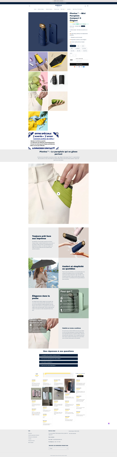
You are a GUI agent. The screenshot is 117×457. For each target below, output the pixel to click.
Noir (78, 45)
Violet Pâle (85, 50)
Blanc (72, 48)
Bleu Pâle (78, 50)
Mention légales (30, 442)
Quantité (71, 53)
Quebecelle (53, 455)
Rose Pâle (72, 50)
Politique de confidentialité (32, 436)
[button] (29, 6)
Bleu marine (73, 45)
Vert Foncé (84, 48)
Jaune (83, 45)
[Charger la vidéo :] (58, 194)
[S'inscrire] (67, 448)
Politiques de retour (31, 440)
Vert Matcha (78, 48)
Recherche (30, 433)
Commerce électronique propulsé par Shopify (61, 455)
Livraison (29, 438)
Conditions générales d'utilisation (33, 435)
